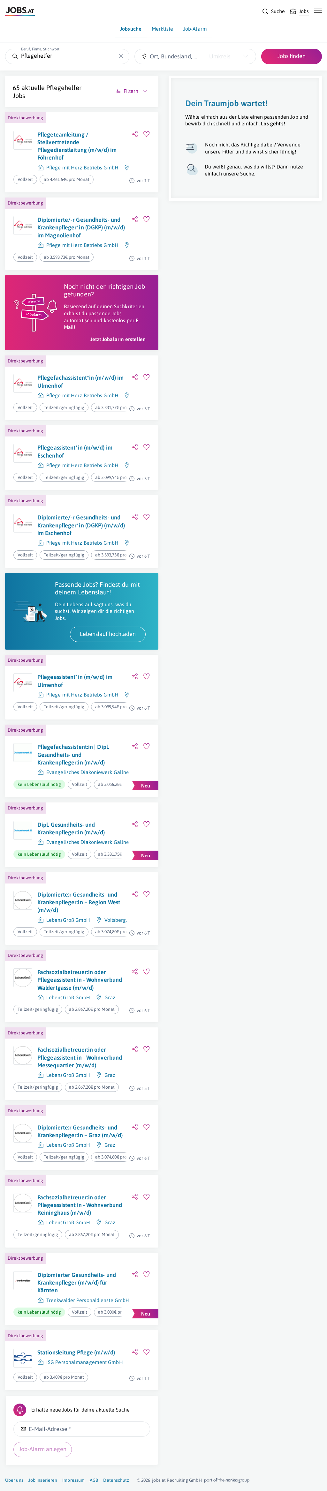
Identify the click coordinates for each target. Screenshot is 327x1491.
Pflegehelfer (63, 87)
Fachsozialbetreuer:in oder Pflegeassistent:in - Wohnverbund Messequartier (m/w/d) (79, 1057)
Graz (109, 997)
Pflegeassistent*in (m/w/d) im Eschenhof (74, 451)
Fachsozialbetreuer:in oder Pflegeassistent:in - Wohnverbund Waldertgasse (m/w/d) (79, 980)
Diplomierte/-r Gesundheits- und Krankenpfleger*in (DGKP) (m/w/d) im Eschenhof (81, 525)
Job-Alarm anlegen (42, 1449)
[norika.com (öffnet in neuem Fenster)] (226, 1480)
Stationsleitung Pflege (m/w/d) (76, 1352)
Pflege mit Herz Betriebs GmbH (82, 167)
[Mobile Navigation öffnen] (318, 11)
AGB (94, 1480)
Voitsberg (115, 920)
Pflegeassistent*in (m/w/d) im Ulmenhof (74, 681)
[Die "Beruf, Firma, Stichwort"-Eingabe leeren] (121, 56)
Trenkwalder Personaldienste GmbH (87, 1300)
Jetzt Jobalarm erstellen (118, 339)
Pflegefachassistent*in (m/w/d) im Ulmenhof (80, 381)
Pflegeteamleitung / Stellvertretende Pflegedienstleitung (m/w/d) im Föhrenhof (77, 146)
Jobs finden (292, 56)
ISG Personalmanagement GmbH (84, 1362)
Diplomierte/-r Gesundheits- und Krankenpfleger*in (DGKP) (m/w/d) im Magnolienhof (81, 227)
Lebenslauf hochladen (108, 633)
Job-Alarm (195, 29)
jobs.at (159, 1480)
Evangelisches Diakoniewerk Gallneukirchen (97, 772)
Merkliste (162, 29)
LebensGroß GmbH (68, 920)
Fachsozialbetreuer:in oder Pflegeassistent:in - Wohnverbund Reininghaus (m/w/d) (79, 1205)
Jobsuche (130, 29)
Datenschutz (116, 1480)
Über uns (14, 1480)
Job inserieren (42, 1480)
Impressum (73, 1480)
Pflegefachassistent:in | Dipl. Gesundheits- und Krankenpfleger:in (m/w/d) (73, 754)
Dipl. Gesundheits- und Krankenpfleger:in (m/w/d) (71, 828)
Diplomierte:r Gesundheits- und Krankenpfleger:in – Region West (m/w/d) (78, 902)
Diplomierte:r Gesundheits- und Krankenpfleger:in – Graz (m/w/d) (80, 1131)
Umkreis (219, 56)
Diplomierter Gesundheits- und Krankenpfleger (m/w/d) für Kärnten (76, 1282)
